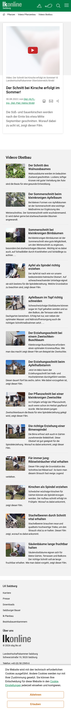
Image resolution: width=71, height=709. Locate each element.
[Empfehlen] (51, 101)
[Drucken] (44, 101)
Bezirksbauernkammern (15, 621)
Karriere (7, 593)
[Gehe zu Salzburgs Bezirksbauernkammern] (39, 6)
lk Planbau (8, 616)
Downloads (8, 604)
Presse (6, 598)
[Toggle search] (58, 6)
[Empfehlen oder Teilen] (58, 101)
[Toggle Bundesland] (48, 6)
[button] (66, 5)
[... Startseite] (12, 6)
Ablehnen (35, 694)
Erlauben (35, 704)
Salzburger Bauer (11, 610)
